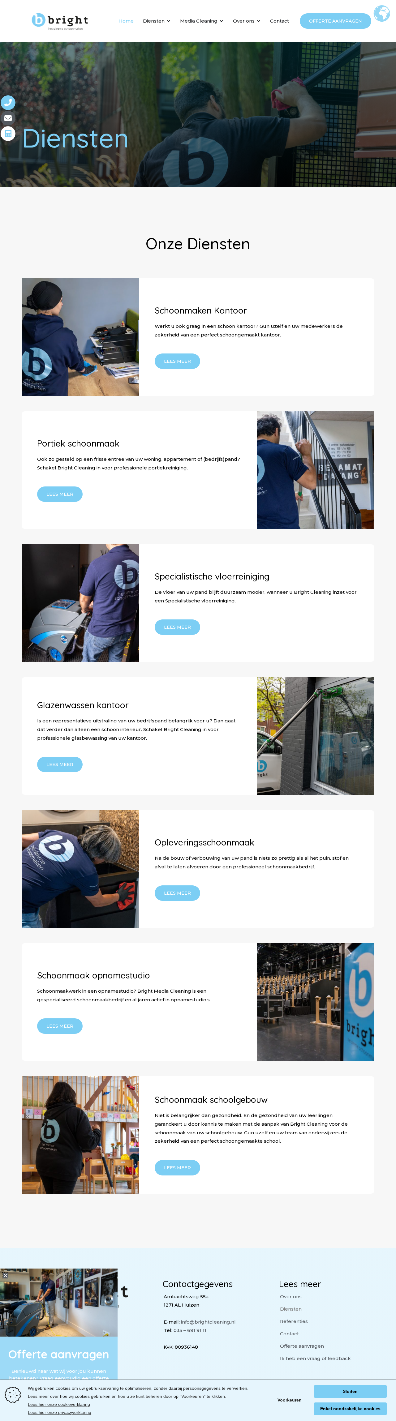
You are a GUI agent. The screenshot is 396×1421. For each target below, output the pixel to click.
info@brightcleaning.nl (208, 1322)
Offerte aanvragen (302, 1346)
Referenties (294, 1321)
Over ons (291, 1296)
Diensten (291, 1309)
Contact (289, 1334)
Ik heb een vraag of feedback (315, 1358)
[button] (5, 1275)
